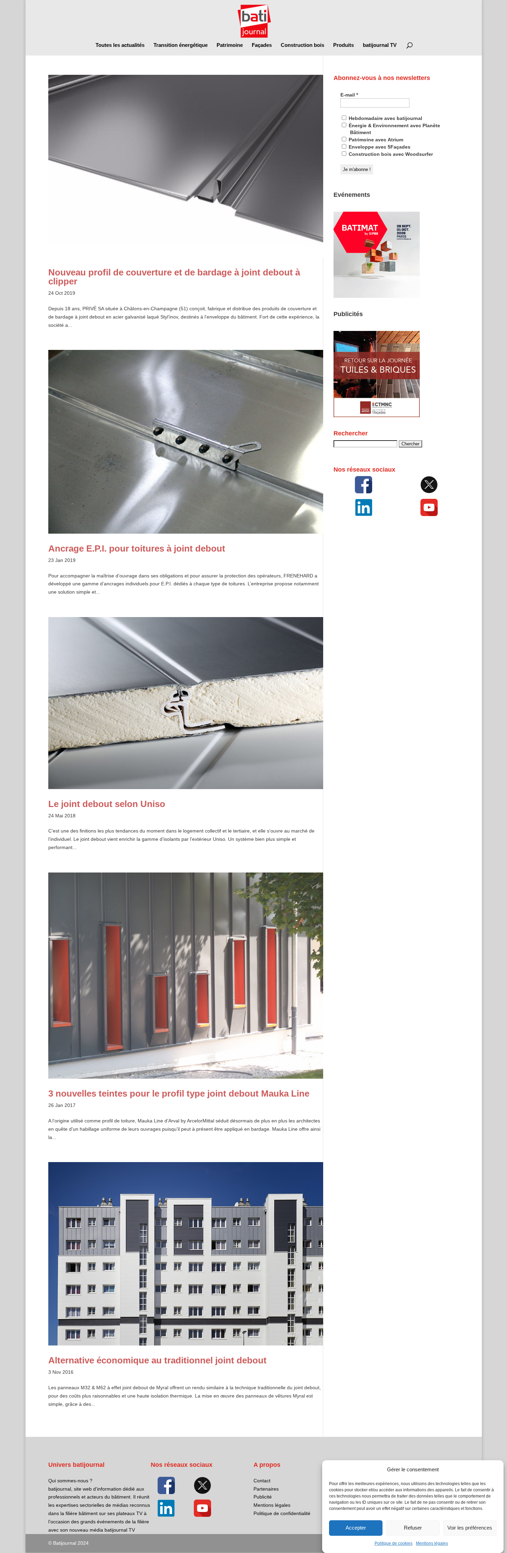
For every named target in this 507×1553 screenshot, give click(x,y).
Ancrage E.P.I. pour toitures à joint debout (136, 548)
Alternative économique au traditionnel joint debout (157, 1360)
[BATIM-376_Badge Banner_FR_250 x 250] (377, 296)
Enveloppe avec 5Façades (378, 147)
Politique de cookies (393, 1543)
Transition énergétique (180, 45)
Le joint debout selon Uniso (106, 804)
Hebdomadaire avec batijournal (384, 118)
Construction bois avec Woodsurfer (390, 154)
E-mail (349, 95)
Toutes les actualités (120, 45)
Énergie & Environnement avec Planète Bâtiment (393, 129)
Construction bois (302, 45)
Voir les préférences (469, 1528)
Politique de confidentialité (282, 1513)
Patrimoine (230, 45)
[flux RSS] (363, 484)
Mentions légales (432, 1543)
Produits (343, 45)
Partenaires (266, 1489)
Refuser (413, 1528)
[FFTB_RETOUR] (377, 415)
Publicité (263, 1497)
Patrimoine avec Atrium (375, 139)
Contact (262, 1480)
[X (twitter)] (429, 484)
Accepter (356, 1528)
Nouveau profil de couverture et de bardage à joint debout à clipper (174, 276)
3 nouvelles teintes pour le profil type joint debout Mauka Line (178, 1093)
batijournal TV (380, 45)
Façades (262, 45)
